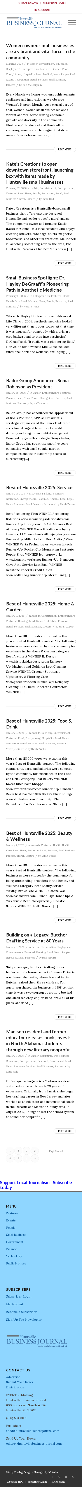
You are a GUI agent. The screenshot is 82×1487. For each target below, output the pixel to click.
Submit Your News (19, 1382)
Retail (33, 79)
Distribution (15, 1387)
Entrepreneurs (30, 69)
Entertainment (48, 188)
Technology (14, 1256)
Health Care (13, 301)
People (65, 74)
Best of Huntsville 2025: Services (40, 487)
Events (11, 1220)
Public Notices (16, 1263)
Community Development (54, 1055)
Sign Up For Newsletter (24, 1320)
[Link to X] (59, 1477)
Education (62, 63)
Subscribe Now (28, 3)
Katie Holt (48, 198)
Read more (64, 149)
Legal (70, 498)
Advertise (13, 1377)
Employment (13, 69)
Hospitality (29, 74)
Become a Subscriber (21, 1312)
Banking (46, 493)
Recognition (22, 79)
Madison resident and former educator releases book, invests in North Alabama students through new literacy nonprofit (39, 1040)
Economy (58, 493)
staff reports (41, 403)
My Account (42, 9)
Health (66, 296)
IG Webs (53, 1472)
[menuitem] (28, 3)
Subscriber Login (54, 3)
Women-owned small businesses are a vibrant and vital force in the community (40, 51)
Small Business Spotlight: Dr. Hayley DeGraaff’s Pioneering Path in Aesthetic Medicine (37, 283)
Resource (60, 301)
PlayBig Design (22, 1472)
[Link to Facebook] (53, 1477)
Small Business (57, 79)
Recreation (48, 193)
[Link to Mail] (66, 1477)
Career (34, 63)
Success (10, 84)
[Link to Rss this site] (72, 1477)
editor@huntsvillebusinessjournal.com (34, 1444)
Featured (45, 69)
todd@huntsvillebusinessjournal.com (32, 1431)
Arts (36, 188)
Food (65, 69)
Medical (47, 74)
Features (12, 1213)
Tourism (61, 743)
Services (42, 79)
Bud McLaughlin (32, 84)
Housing (23, 621)
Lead (39, 74)
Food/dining (13, 74)
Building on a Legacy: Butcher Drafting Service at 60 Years (36, 937)
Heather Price (31, 306)
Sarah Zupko (67, 504)
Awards (36, 493)
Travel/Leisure (26, 198)
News (56, 74)
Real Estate (50, 621)
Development (46, 63)
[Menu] (70, 22)
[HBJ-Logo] (34, 22)
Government (56, 1061)
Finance (56, 69)
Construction (49, 615)
